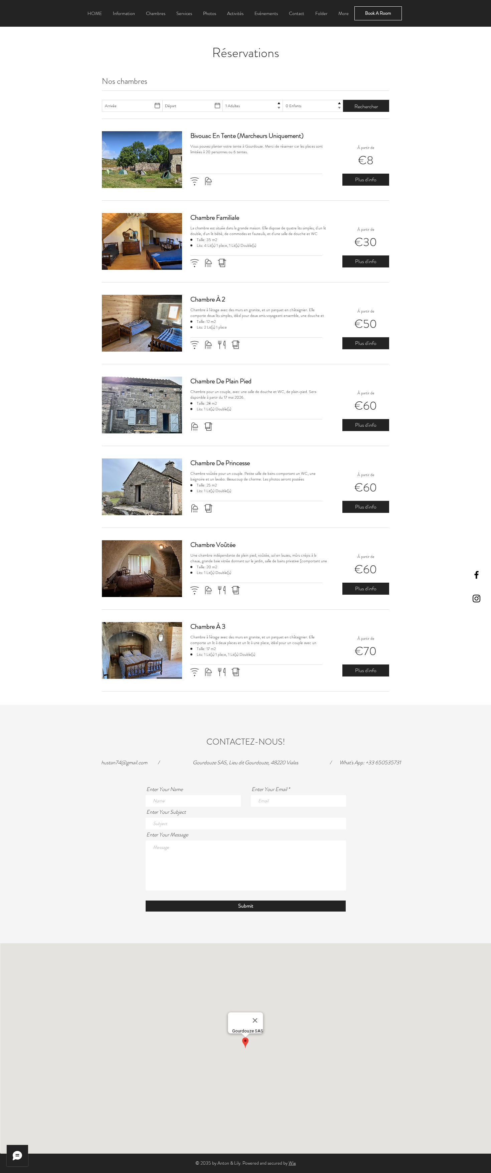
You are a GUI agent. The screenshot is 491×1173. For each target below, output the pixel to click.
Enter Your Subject (166, 812)
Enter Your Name (164, 789)
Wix (292, 1163)
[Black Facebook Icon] (476, 575)
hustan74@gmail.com (124, 762)
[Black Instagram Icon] (476, 598)
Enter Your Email (269, 789)
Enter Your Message (167, 834)
